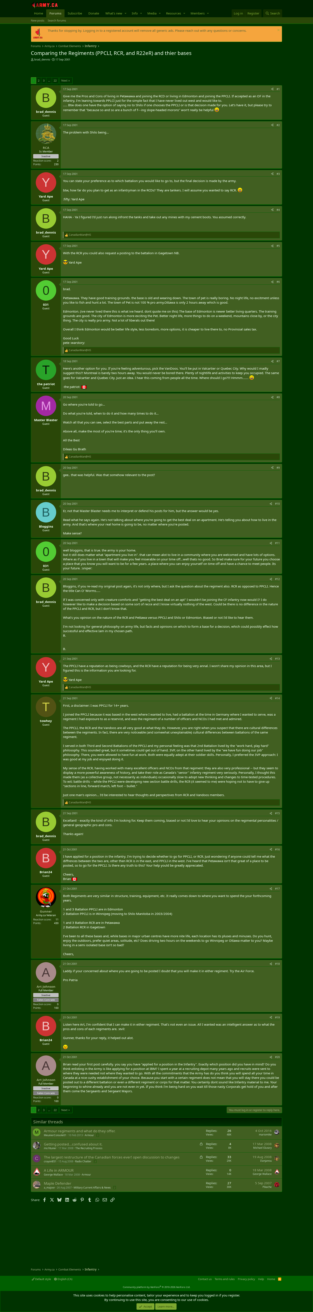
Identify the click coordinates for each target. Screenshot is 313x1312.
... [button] (49, 80)
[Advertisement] (81, 69)
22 (55, 80)
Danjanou (266, 1161)
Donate (93, 13)
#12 (277, 579)
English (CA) (64, 1279)
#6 (278, 282)
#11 (277, 543)
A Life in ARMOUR (59, 1170)
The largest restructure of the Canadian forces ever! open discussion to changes (111, 1157)
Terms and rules (225, 1279)
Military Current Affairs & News (92, 1187)
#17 (277, 888)
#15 (277, 813)
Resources (173, 13)
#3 (278, 174)
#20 (277, 1057)
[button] (126, 13)
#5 (278, 246)
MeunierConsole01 (55, 1135)
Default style (42, 1279)
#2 (278, 125)
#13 (277, 658)
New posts (37, 20)
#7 (278, 361)
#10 (277, 503)
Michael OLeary (262, 1148)
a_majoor (49, 1187)
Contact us (205, 1279)
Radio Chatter (83, 1161)
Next (64, 80)
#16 (277, 849)
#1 (278, 89)
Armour (89, 1135)
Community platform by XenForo (156, 1287)
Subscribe (75, 13)
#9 (278, 467)
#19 (277, 1017)
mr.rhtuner (50, 1148)
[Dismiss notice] (278, 30)
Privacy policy (246, 1279)
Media (151, 13)
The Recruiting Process (88, 1148)
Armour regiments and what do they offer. (79, 1130)
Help (261, 1279)
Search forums (57, 20)
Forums (55, 13)
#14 (277, 698)
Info (135, 13)
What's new (113, 13)
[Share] (272, 89)
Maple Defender (57, 1183)
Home (38, 13)
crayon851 (50, 1161)
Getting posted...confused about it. (73, 1144)
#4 (278, 210)
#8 (278, 397)
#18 (277, 964)
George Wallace (53, 1174)
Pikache (267, 1187)
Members (198, 13)
